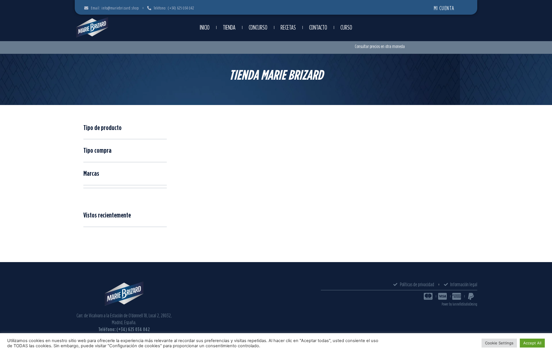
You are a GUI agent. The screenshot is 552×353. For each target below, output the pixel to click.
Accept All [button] (532, 343)
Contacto (318, 27)
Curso (346, 27)
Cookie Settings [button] (499, 343)
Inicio (205, 27)
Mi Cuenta (444, 8)
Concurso (258, 27)
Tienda (229, 27)
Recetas (288, 27)
